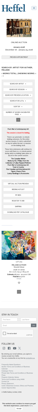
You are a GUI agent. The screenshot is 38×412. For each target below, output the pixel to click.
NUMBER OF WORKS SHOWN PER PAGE (18, 113)
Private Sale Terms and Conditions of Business (17, 373)
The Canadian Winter (18, 159)
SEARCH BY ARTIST (17, 84)
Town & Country (18, 167)
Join (33, 325)
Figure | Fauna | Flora (18, 171)
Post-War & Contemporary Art (18, 165)
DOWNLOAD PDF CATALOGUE (18, 212)
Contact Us (5, 381)
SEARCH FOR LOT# (17, 101)
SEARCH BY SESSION (17, 89)
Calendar (5, 369)
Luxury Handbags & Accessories (18, 173)
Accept (19, 408)
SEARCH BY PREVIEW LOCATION (17, 95)
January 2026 (19, 47)
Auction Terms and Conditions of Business (16, 367)
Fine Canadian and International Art (18, 169)
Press (3, 375)
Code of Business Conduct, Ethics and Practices (18, 386)
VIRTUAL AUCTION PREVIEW (18, 184)
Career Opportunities (9, 388)
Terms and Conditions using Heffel (13, 379)
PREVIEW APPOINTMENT (19, 57)
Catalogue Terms (7, 371)
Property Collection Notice (10, 377)
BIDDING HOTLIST (18, 189)
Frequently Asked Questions (11, 364)
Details (19, 279)
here (31, 406)
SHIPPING (18, 206)
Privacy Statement (8, 383)
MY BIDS (18, 195)
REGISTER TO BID (18, 201)
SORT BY (17, 106)
